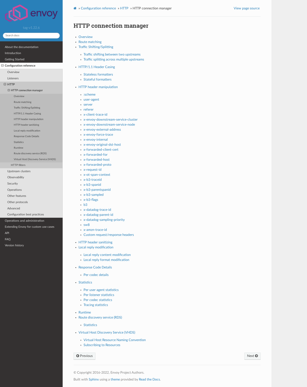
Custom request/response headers (109, 234)
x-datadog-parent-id (98, 214)
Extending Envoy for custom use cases (29, 226)
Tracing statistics (96, 305)
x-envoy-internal (96, 139)
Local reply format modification (106, 260)
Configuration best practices (25, 214)
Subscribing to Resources (102, 345)
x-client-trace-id (95, 114)
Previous (86, 356)
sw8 (87, 224)
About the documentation (21, 47)
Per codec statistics (98, 300)
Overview (13, 72)
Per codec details (96, 275)
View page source (247, 8)
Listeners (13, 78)
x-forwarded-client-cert (101, 149)
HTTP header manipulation (28, 119)
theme (115, 379)
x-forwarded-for (96, 154)
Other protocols (17, 202)
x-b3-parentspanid (97, 189)
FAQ (7, 239)
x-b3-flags (91, 199)
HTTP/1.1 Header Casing (27, 114)
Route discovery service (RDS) (30, 153)
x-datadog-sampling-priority (104, 219)
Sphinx (94, 379)
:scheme (89, 94)
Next (251, 356)
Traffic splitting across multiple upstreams (114, 59)
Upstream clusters (18, 171)
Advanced (13, 208)
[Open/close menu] (2, 66)
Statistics (19, 142)
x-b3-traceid (93, 179)
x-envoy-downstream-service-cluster (111, 119)
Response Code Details (26, 136)
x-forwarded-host (97, 159)
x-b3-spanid (92, 184)
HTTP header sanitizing (26, 125)
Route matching (22, 102)
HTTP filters (18, 165)
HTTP (11, 84)
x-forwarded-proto (97, 164)
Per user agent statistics (101, 290)
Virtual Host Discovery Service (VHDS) (35, 159)
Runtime (18, 148)
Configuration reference (20, 65)
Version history (14, 245)
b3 (85, 204)
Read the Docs (149, 379)
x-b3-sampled (94, 194)
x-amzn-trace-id (95, 229)
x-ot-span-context (97, 174)
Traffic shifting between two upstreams (112, 54)
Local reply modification (27, 131)
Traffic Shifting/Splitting (27, 108)
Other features (16, 195)
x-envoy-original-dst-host (102, 144)
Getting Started (14, 59)
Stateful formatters (98, 79)
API (7, 233)
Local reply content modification (107, 255)
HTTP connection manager (27, 90)
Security (12, 183)
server (88, 104)
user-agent (91, 99)
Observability (15, 177)
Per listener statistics (99, 295)
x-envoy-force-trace (98, 134)
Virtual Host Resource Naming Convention (115, 340)
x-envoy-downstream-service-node (109, 124)
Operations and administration (24, 220)
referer (89, 109)
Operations (14, 189)
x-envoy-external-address (102, 129)
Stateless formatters (98, 74)
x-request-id (92, 169)
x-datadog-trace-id (97, 209)
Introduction (13, 53)
